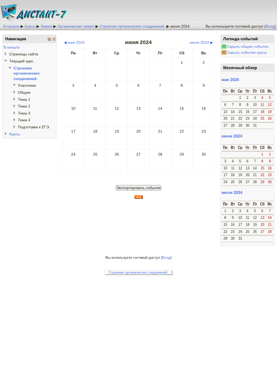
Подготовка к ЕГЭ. (34, 127)
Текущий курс (21, 61)
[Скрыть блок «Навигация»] (49, 39)
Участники (27, 85)
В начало (11, 26)
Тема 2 (24, 106)
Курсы (30, 26)
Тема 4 (24, 120)
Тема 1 (24, 99)
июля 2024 (232, 192)
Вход (270, 26)
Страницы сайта (23, 54)
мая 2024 (230, 79)
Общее (24, 92)
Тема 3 (24, 113)
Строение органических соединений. (132, 26)
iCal (138, 197)
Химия (46, 26)
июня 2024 (180, 26)
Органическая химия (75, 26)
